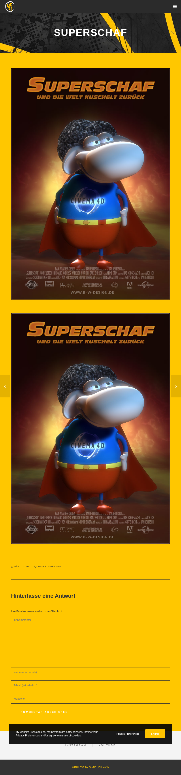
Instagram (76, 745)
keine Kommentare (49, 566)
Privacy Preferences (128, 733)
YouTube (107, 745)
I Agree (155, 733)
